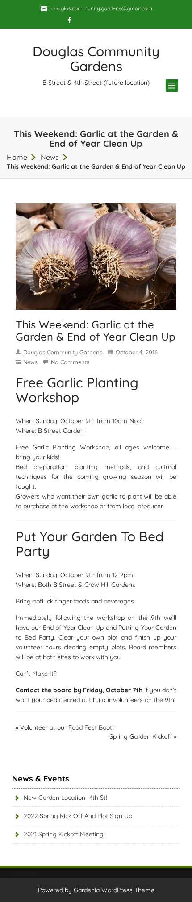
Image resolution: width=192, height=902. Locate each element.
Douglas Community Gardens (62, 352)
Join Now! (25, 872)
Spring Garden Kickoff (140, 736)
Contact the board (44, 690)
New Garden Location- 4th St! (65, 798)
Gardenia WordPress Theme (114, 890)
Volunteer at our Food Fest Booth (68, 727)
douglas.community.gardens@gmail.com (101, 8)
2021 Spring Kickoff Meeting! (64, 834)
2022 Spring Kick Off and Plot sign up (78, 816)
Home (17, 157)
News (50, 157)
